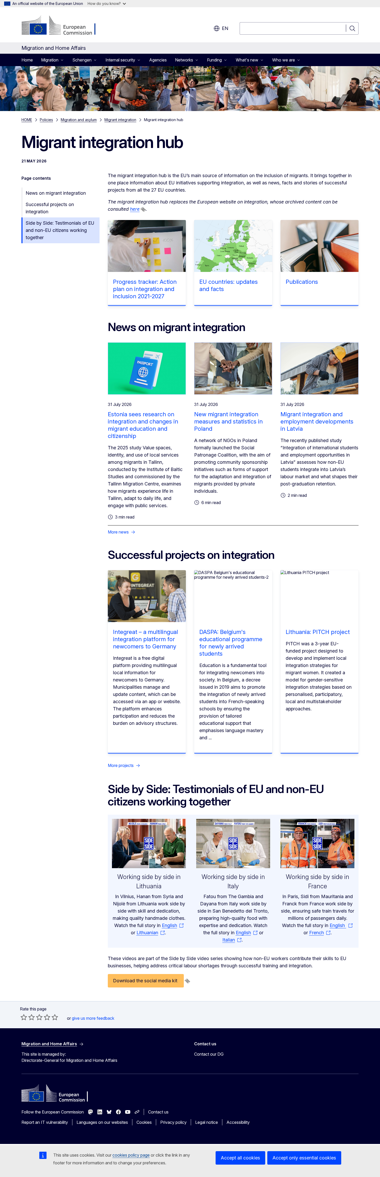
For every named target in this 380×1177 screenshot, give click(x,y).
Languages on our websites (102, 1122)
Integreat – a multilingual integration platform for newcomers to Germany (145, 639)
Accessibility (238, 1122)
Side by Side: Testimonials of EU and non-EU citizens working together (60, 230)
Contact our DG (209, 1054)
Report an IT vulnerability (44, 1122)
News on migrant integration (56, 193)
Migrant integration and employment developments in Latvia (316, 421)
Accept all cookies (240, 1157)
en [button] (225, 28)
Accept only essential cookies (304, 1157)
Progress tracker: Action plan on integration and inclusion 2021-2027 (145, 289)
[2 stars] (27, 1017)
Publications (302, 281)
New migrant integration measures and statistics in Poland (228, 421)
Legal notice (206, 1122)
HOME (26, 119)
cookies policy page (131, 1155)
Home (27, 59)
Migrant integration (120, 119)
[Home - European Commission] (63, 25)
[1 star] (24, 1017)
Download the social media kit (146, 980)
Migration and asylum (79, 119)
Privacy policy (173, 1122)
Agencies (158, 59)
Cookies (144, 1122)
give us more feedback (93, 1018)
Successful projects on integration (50, 208)
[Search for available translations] (143, 209)
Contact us (158, 1112)
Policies (46, 119)
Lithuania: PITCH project (318, 632)
